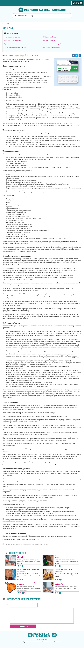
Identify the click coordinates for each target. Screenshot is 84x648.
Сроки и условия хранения (52, 47)
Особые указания (49, 40)
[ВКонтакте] (73, 55)
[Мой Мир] (80, 55)
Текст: (6, 610)
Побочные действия (49, 37)
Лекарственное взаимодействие (53, 44)
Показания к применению (12, 40)
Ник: (7, 605)
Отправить (23, 626)
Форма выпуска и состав (12, 37)
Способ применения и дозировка (15, 47)
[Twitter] (76, 55)
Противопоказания (10, 44)
